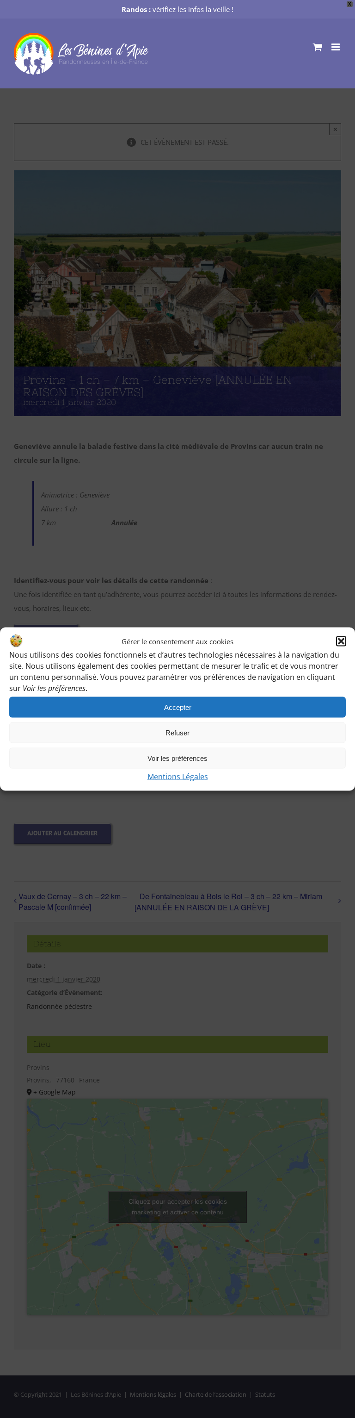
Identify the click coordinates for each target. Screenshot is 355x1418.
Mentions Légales (177, 776)
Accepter (177, 707)
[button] (341, 641)
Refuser (177, 732)
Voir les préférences (177, 758)
